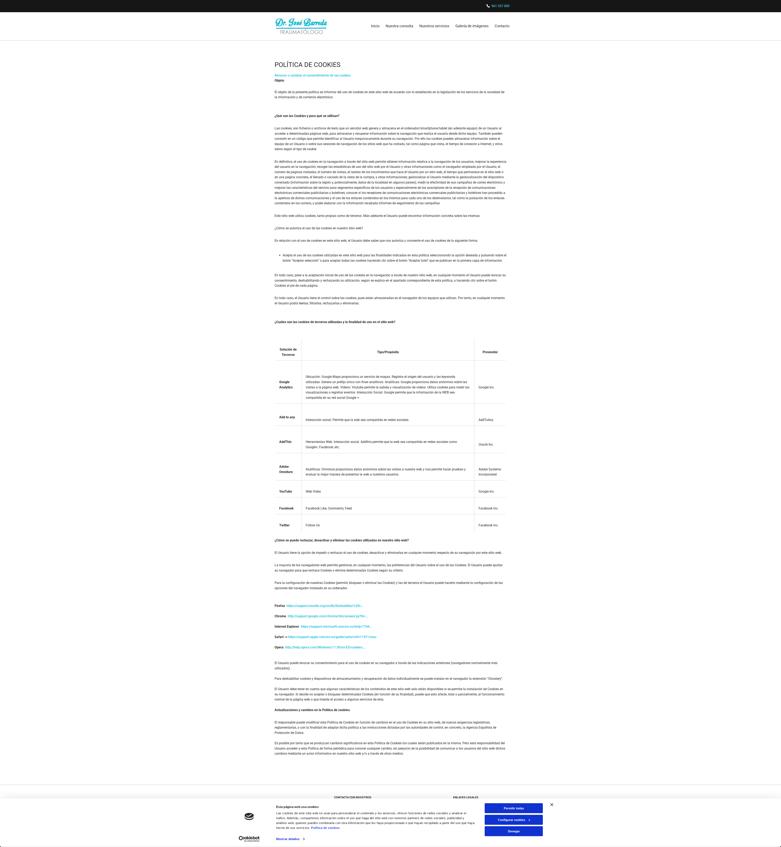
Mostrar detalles (288, 839)
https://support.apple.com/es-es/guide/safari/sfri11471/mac (332, 637)
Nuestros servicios (434, 26)
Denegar (514, 831)
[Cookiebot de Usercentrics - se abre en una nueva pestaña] (249, 839)
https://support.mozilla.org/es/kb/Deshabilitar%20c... (325, 606)
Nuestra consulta (399, 26)
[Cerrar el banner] (551, 804)
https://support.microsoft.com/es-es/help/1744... (336, 626)
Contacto (502, 26)
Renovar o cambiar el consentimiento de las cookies (313, 75)
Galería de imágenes (472, 26)
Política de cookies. (325, 828)
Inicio (375, 26)
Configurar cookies (511, 819)
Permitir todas (514, 808)
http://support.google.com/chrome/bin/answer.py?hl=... (328, 616)
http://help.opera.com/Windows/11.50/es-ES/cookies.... (325, 647)
